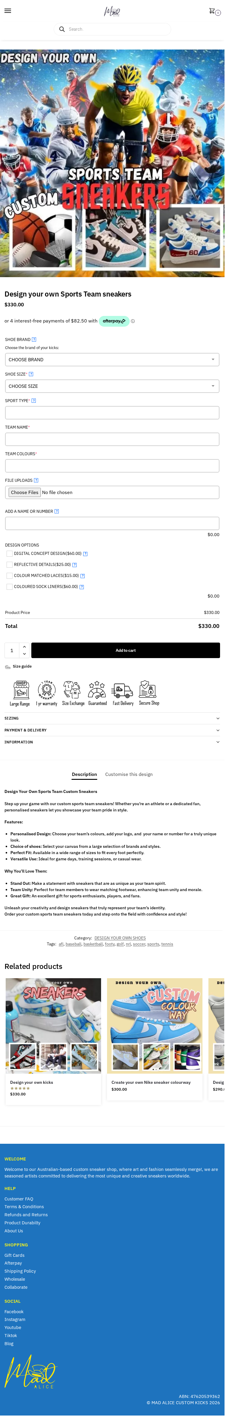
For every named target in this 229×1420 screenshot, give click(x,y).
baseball (73, 944)
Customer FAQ (18, 1199)
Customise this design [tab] (129, 774)
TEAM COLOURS (30, 453)
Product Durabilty (22, 1222)
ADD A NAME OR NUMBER (31, 511)
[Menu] (13, 11)
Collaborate (15, 1287)
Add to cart (126, 650)
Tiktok (10, 1335)
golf (120, 944)
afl (61, 944)
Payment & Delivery (25, 730)
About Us (13, 1231)
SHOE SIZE (25, 374)
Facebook (14, 1311)
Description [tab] (84, 774)
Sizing (11, 718)
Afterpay (13, 1263)
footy (109, 944)
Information (18, 742)
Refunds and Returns (26, 1214)
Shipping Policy (20, 1271)
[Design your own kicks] (53, 1026)
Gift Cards (14, 1255)
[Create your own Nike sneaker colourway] (154, 1026)
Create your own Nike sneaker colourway (151, 1082)
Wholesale (14, 1279)
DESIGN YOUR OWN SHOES (120, 938)
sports (153, 944)
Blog (8, 1343)
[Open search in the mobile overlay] (112, 29)
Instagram (14, 1319)
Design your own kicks (31, 1082)
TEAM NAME (27, 427)
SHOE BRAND (20, 339)
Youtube (12, 1327)
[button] (213, 11)
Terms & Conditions (24, 1206)
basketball (93, 944)
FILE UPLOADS (21, 480)
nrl (128, 944)
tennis (167, 944)
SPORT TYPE (27, 400)
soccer (139, 944)
